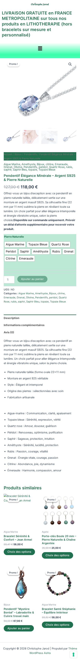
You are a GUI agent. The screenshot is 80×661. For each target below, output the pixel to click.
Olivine (18, 167)
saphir (7, 169)
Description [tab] (11, 318)
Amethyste (28, 164)
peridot (43, 167)
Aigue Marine (12, 164)
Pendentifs (30, 154)
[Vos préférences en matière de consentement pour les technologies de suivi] (73, 654)
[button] (40, 49)
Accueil (8, 154)
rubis (69, 167)
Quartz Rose (57, 167)
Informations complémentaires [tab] (24, 325)
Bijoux (18, 154)
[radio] (14, 244)
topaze (32, 169)
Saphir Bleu (20, 169)
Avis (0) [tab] (9, 332)
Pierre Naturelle (14, 236)
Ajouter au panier (32, 279)
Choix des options (19, 551)
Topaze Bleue (47, 169)
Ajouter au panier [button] (18, 628)
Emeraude (61, 164)
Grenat (8, 167)
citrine (49, 164)
